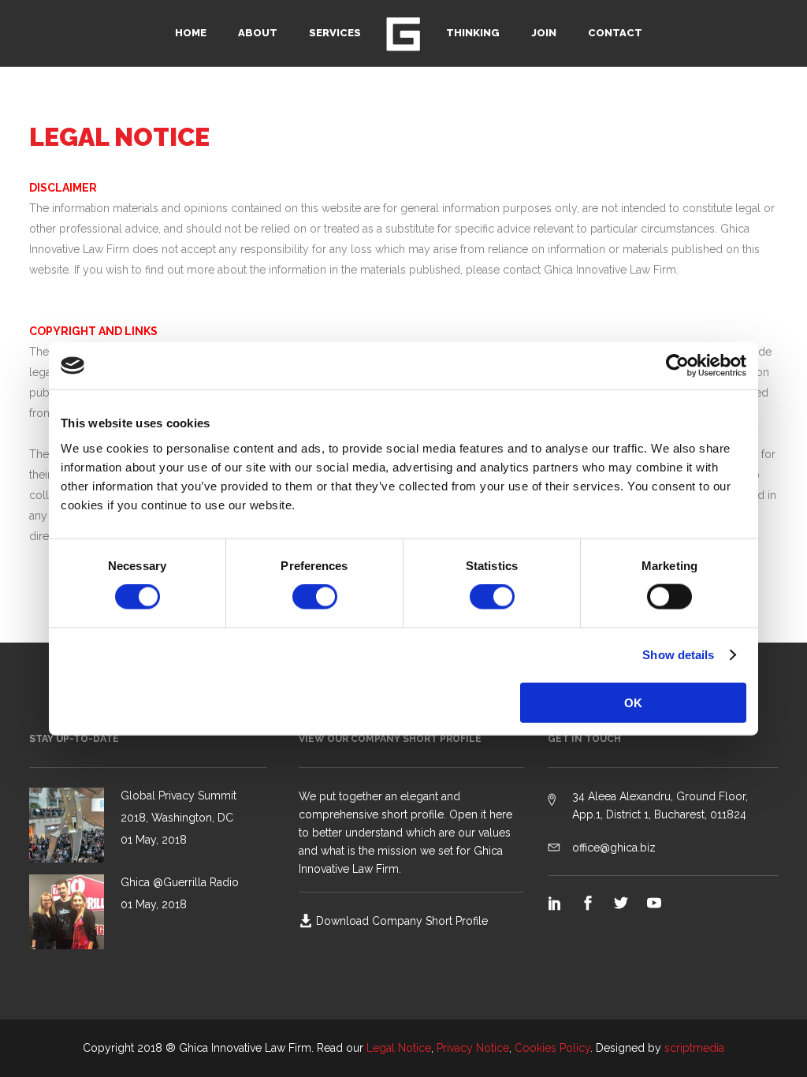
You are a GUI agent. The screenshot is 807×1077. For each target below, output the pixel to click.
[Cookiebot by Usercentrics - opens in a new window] (677, 366)
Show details (678, 654)
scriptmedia (694, 1048)
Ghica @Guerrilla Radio (180, 882)
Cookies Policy (552, 1048)
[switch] (314, 596)
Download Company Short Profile (402, 921)
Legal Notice (398, 1048)
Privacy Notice (473, 1048)
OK (633, 702)
